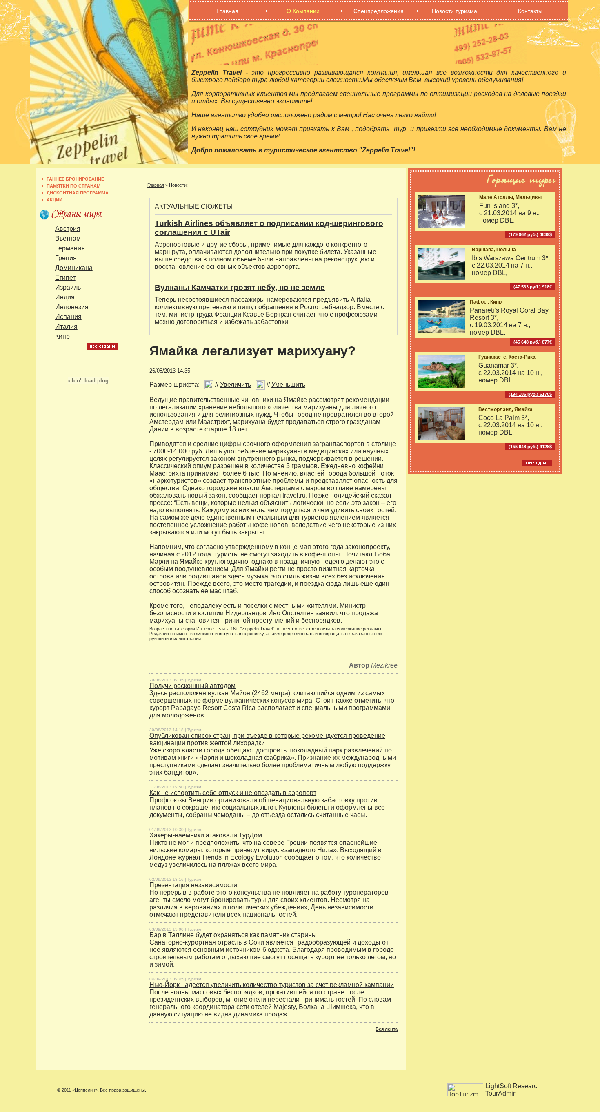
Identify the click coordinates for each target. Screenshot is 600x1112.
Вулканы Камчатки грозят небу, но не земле (240, 287)
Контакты (530, 11)
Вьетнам (68, 238)
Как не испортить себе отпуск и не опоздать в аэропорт (232, 792)
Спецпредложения (378, 11)
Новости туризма (454, 11)
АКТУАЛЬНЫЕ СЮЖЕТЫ (194, 206)
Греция (66, 258)
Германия (70, 248)
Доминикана (74, 267)
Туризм (194, 680)
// (232, 384)
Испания (68, 316)
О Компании (303, 11)
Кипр (62, 336)
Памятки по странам (73, 185)
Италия (66, 326)
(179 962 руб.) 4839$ (530, 234)
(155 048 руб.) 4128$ (530, 446)
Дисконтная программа (78, 192)
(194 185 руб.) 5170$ (530, 394)
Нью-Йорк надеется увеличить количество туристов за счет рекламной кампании (271, 984)
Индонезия (72, 307)
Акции (54, 199)
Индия (65, 297)
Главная (227, 11)
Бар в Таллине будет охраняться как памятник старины (233, 934)
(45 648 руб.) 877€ (532, 341)
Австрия (67, 228)
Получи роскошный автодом (192, 685)
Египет (65, 277)
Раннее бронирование (75, 178)
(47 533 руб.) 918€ (532, 286)
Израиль (68, 287)
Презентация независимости (193, 885)
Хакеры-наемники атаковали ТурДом (205, 835)
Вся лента (387, 1029)
